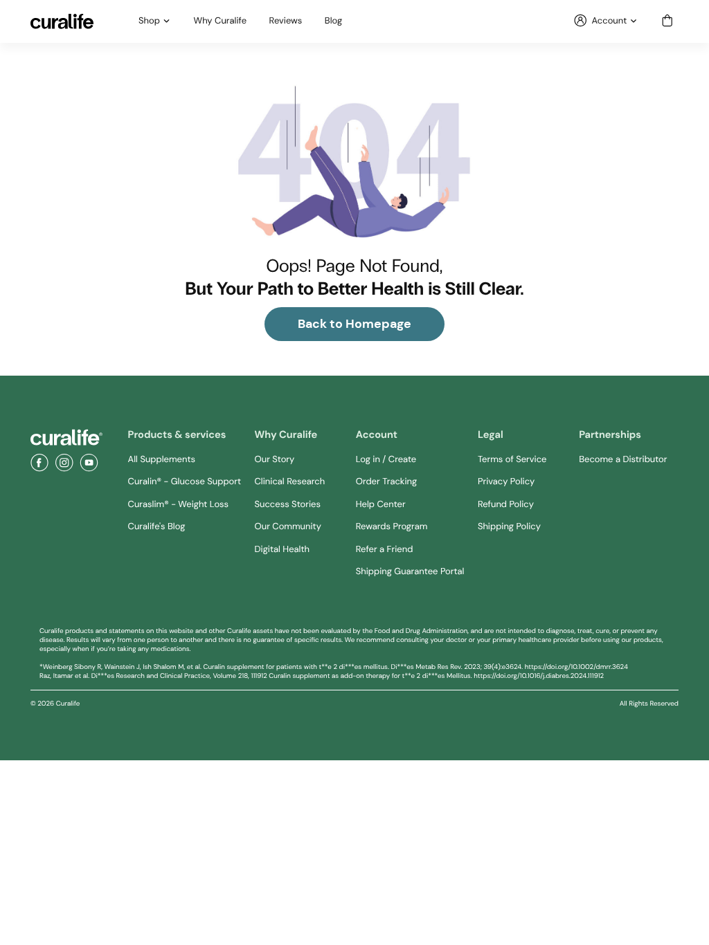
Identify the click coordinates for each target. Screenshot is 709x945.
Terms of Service (512, 460)
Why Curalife (220, 21)
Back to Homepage (354, 323)
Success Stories (288, 505)
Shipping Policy (509, 527)
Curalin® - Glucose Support (184, 482)
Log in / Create (386, 460)
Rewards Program (392, 527)
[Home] (66, 438)
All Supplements (161, 460)
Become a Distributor (623, 460)
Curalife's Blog (157, 527)
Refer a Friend (384, 550)
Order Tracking (386, 482)
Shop (149, 21)
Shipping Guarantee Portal (410, 572)
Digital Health (282, 550)
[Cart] (667, 21)
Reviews (286, 21)
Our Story (275, 460)
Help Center (381, 505)
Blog (333, 21)
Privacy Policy (506, 482)
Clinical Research (290, 482)
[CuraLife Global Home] (61, 21)
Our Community (288, 527)
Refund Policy (506, 505)
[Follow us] (39, 463)
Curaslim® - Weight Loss (178, 505)
